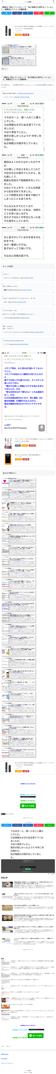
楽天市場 (26, 34)
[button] (52, 493)
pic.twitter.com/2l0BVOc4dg (15, 340)
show (6, 68)
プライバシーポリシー (7, 1063)
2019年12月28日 (24, 97)
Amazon (18, 34)
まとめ (3, 813)
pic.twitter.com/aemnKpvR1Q (26, 93)
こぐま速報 (28, 2)
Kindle (18, 445)
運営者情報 (4, 1058)
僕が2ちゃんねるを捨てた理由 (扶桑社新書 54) (27, 455)
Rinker (20, 30)
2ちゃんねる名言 (10, 813)
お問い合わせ (4, 1054)
